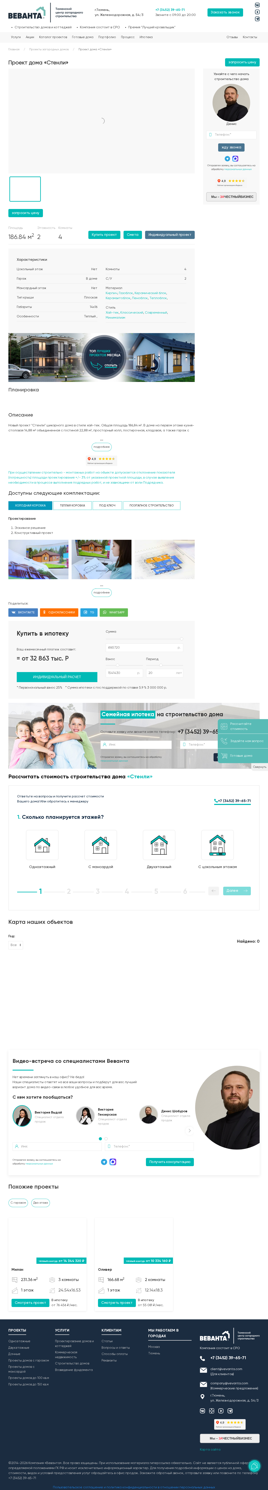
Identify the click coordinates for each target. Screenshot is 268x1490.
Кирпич (111, 293)
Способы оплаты (115, 1354)
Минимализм (115, 317)
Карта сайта (210, 1449)
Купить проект (104, 235)
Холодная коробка (30, 505)
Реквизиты (109, 1360)
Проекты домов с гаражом (28, 1360)
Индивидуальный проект (169, 235)
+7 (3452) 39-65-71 (170, 10)
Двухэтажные (18, 1347)
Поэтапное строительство (152, 505)
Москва (154, 1347)
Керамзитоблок (118, 298)
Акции (30, 37)
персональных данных (238, 169)
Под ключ (107, 505)
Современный (156, 312)
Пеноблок (140, 298)
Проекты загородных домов (49, 49)
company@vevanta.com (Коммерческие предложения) (234, 1386)
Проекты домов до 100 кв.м (28, 1378)
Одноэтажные (19, 1341)
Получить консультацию (170, 1162)
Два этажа (40, 1202)
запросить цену (242, 62)
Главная (13, 49)
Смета (133, 235)
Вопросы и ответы (116, 1347)
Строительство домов (72, 1363)
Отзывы (232, 37)
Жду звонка (231, 147)
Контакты (250, 37)
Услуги (16, 37)
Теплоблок (158, 298)
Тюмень (154, 1353)
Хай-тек (112, 312)
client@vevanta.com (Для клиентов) (226, 1372)
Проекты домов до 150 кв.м (28, 1384)
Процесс (128, 37)
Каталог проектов (53, 37)
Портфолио (107, 37)
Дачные (14, 1354)
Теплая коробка (72, 505)
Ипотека (146, 37)
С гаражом (18, 1202)
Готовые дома (82, 37)
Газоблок (126, 293)
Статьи (107, 1341)
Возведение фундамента (74, 1370)
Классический (131, 312)
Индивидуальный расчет (57, 677)
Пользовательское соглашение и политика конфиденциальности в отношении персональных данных (134, 1487)
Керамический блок (150, 293)
